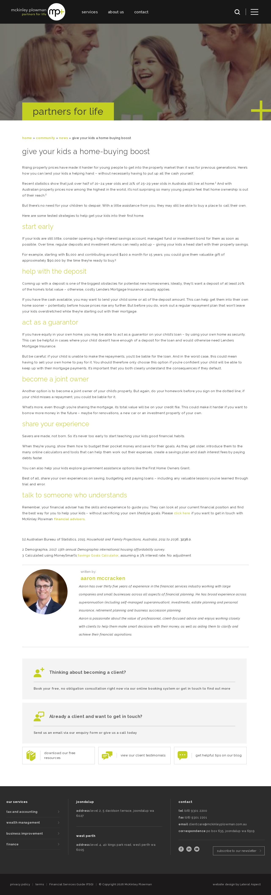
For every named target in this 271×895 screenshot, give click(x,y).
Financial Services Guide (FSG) (71, 884)
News (63, 138)
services (90, 12)
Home (27, 138)
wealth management (23, 822)
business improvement (24, 833)
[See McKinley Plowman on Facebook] (181, 851)
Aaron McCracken (103, 578)
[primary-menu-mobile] (254, 11)
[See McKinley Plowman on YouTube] (196, 851)
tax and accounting (22, 811)
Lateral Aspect (250, 884)
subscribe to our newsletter (236, 851)
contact (141, 12)
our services (17, 802)
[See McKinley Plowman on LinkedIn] (189, 851)
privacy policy (20, 884)
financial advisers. (70, 519)
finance (12, 844)
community (45, 138)
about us (116, 12)
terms (40, 884)
